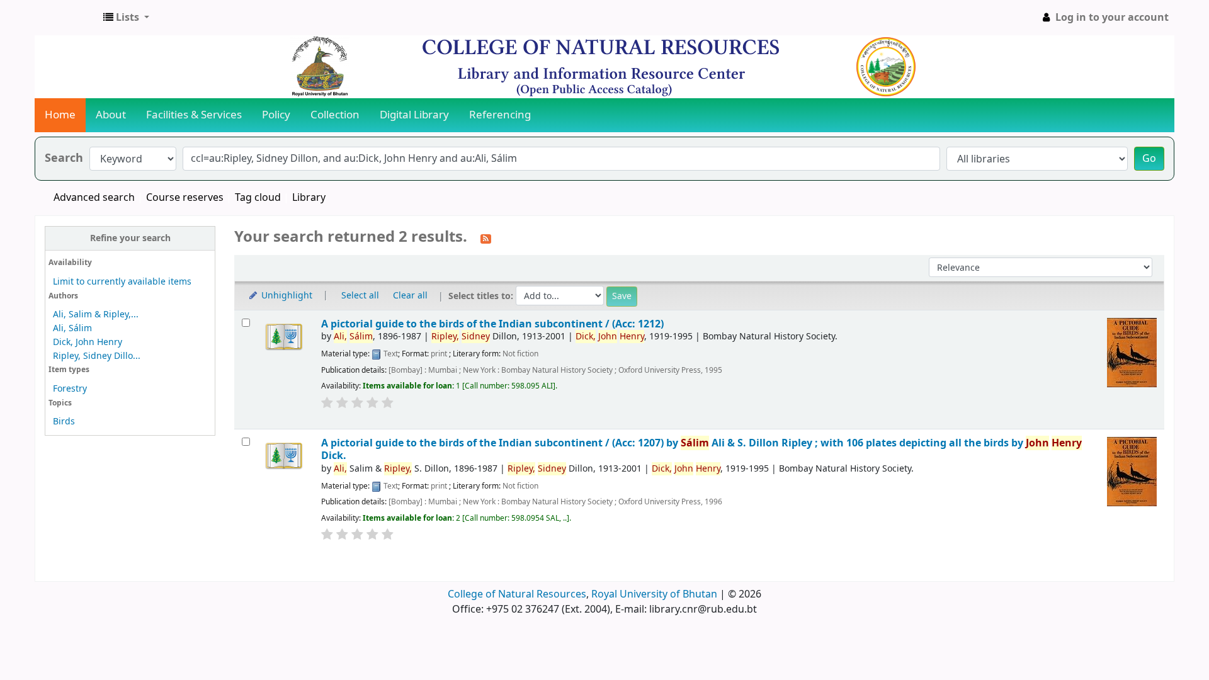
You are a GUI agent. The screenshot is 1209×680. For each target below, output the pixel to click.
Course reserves (185, 197)
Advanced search (94, 197)
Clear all (410, 295)
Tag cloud (258, 197)
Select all (360, 295)
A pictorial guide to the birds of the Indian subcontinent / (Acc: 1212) (492, 324)
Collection (335, 115)
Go (1149, 158)
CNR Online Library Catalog (66, 17)
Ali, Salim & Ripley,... (96, 314)
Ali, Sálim (72, 328)
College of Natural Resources (517, 594)
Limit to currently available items (122, 281)
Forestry (70, 388)
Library (309, 197)
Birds (64, 421)
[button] (126, 17)
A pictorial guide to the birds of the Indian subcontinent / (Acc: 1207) (701, 449)
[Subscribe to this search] (486, 238)
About (111, 115)
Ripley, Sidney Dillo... (96, 356)
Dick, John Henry (87, 342)
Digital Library (414, 115)
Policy (276, 115)
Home (60, 115)
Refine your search (130, 238)
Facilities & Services (194, 115)
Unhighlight (285, 295)
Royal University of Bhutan (654, 594)
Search (64, 158)
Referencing (500, 115)
